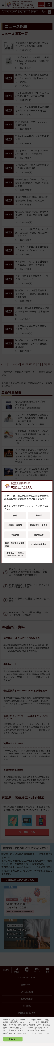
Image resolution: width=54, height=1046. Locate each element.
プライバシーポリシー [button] (40, 1033)
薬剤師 (39, 515)
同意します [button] (13, 1039)
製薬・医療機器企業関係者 (14, 544)
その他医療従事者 (38, 544)
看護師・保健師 (15, 525)
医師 (15, 515)
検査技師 (15, 535)
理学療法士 (39, 535)
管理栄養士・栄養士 (38, 525)
